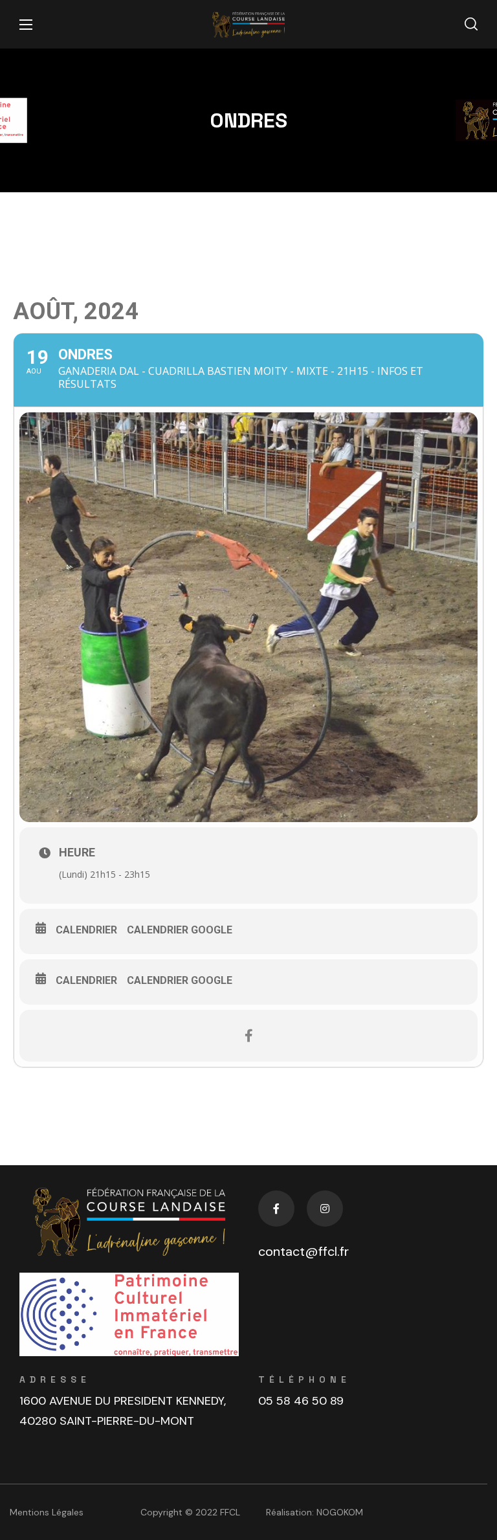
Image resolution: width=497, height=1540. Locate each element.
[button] (471, 24)
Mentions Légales (46, 1512)
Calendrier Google (179, 930)
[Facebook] (276, 1208)
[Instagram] (325, 1208)
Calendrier (86, 930)
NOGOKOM (339, 1512)
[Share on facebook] (248, 1036)
